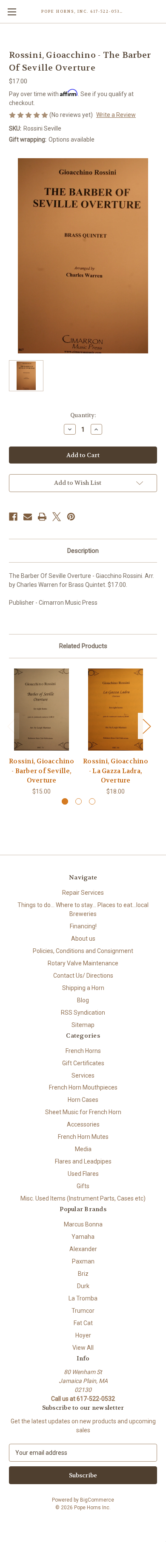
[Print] (42, 517)
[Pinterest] (71, 517)
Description (83, 551)
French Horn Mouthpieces (83, 1087)
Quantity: (83, 415)
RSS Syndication (83, 1012)
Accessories (83, 1124)
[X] (56, 517)
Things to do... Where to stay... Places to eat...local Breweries (83, 909)
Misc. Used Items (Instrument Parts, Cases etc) (83, 1198)
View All (83, 1347)
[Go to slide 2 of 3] (78, 801)
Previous (11, 726)
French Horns (83, 1050)
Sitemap (83, 1024)
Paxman (83, 1261)
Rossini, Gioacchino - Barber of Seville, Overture (41, 771)
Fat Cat (83, 1323)
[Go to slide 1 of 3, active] (65, 801)
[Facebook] (13, 517)
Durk (83, 1286)
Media (83, 1149)
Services (83, 1075)
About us (83, 938)
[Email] (27, 517)
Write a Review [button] (116, 114)
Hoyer (83, 1335)
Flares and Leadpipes (83, 1161)
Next (146, 726)
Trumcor (83, 1310)
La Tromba (83, 1298)
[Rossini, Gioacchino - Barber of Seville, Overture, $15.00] (41, 710)
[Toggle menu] (11, 11)
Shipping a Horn (83, 987)
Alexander (83, 1249)
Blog (83, 1000)
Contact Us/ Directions (83, 975)
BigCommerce (97, 1500)
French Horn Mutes (83, 1136)
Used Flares (83, 1173)
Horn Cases (83, 1099)
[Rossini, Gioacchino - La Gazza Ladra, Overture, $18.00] (115, 710)
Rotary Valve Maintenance (83, 963)
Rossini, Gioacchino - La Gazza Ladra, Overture (115, 771)
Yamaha (83, 1236)
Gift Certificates (83, 1063)
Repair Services (83, 892)
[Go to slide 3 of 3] (92, 801)
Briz (83, 1273)
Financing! (83, 926)
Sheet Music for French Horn (83, 1112)
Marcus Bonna (83, 1224)
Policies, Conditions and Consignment (83, 950)
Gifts (83, 1186)
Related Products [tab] (83, 646)
